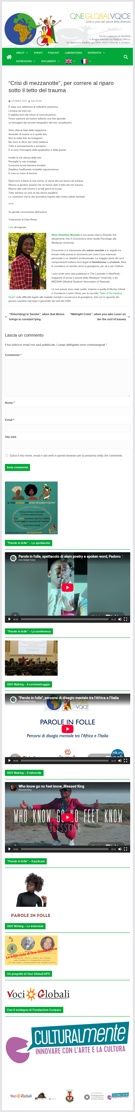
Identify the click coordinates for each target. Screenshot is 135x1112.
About (20, 52)
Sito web (10, 436)
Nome (10, 402)
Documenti (48, 61)
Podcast (53, 52)
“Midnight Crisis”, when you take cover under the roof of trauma (98, 317)
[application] (67, 587)
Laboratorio (73, 52)
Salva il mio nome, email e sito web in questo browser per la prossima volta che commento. (66, 455)
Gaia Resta (36, 101)
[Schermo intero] (125, 619)
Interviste (94, 52)
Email (9, 419)
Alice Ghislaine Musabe (66, 234)
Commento (13, 354)
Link (10, 227)
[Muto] (120, 619)
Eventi (38, 52)
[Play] (9, 619)
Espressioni (24, 61)
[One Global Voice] (9, 57)
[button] (26, 52)
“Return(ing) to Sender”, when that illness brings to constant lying (37, 317)
